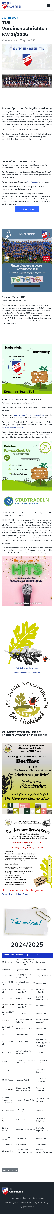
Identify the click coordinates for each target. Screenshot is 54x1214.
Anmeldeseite (32, 182)
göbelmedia (28, 1206)
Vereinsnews (10, 40)
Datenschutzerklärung (33, 1198)
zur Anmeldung (27, 209)
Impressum (15, 1198)
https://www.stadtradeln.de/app (14, 427)
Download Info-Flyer (15, 894)
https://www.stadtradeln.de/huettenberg (28, 415)
